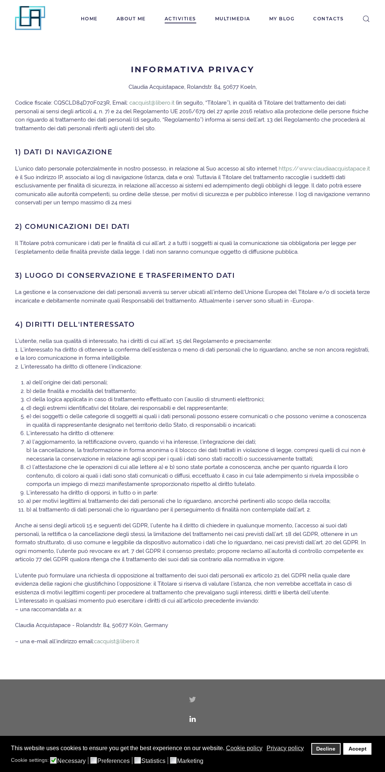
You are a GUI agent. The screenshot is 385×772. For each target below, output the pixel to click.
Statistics (153, 761)
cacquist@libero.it (116, 641)
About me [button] (131, 18)
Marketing (190, 761)
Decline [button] (325, 749)
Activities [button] (180, 18)
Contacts (328, 18)
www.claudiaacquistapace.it (334, 168)
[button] (366, 19)
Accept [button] (358, 749)
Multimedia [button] (232, 18)
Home (89, 18)
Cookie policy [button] (244, 748)
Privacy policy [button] (285, 748)
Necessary (71, 761)
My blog (282, 18)
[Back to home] (30, 19)
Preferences (113, 761)
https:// (289, 168)
